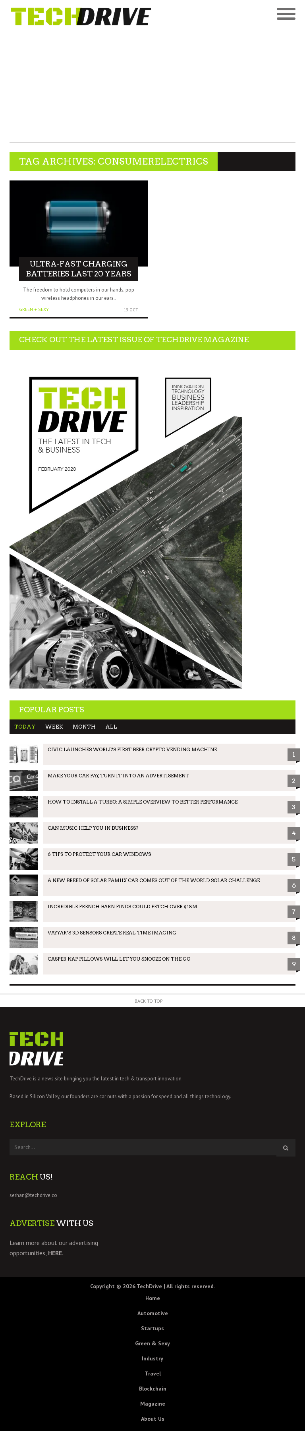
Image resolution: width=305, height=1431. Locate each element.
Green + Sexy (34, 309)
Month (84, 727)
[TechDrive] (81, 15)
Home (152, 1298)
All (111, 727)
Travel (153, 1373)
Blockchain (152, 1388)
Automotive (152, 1313)
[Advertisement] (152, 86)
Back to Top (149, 1001)
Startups (152, 1328)
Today (24, 727)
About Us (152, 1418)
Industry (152, 1358)
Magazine (152, 1403)
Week (54, 727)
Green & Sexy (152, 1343)
